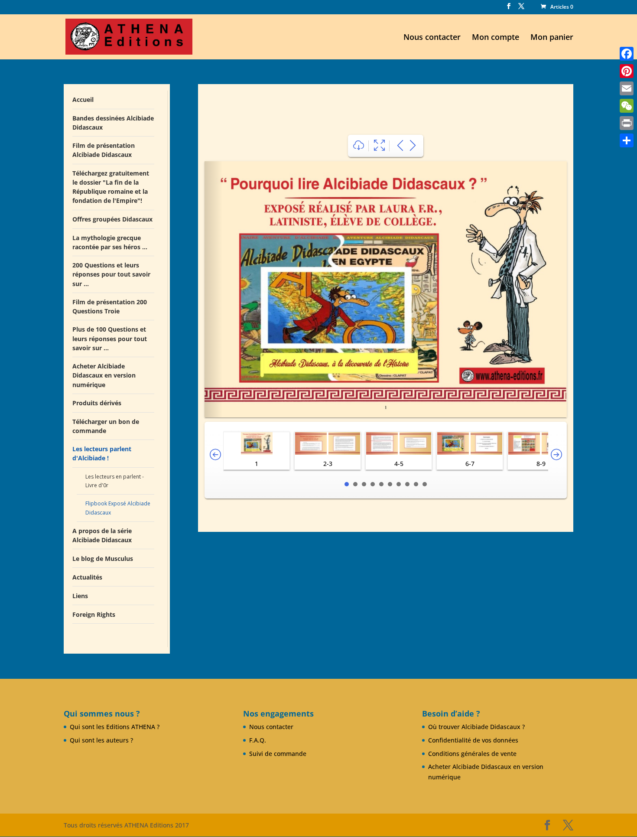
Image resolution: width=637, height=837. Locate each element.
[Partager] (626, 140)
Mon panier (551, 38)
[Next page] (412, 145)
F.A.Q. (257, 740)
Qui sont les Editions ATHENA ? (114, 727)
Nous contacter (432, 38)
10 (424, 484)
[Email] (626, 88)
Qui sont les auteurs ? (101, 740)
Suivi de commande (277, 753)
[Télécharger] (358, 145)
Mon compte (495, 38)
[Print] (626, 123)
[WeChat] (626, 105)
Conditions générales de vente (472, 753)
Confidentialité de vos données (473, 740)
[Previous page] (400, 145)
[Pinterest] (626, 71)
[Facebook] (626, 53)
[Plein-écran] (379, 145)
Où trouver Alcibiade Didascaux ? (476, 727)
